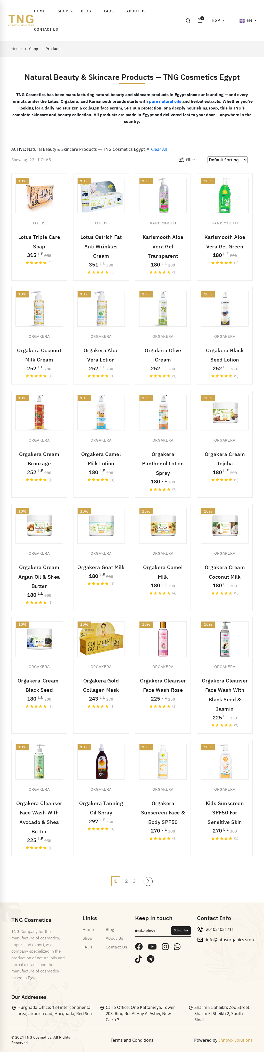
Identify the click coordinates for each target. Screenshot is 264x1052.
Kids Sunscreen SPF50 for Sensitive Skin (225, 812)
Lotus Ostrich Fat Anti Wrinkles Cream (101, 246)
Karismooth (163, 223)
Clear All (159, 149)
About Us (136, 11)
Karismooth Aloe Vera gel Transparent (163, 246)
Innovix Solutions (236, 1040)
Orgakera (39, 336)
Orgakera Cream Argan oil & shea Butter (39, 576)
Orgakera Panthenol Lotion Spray (163, 463)
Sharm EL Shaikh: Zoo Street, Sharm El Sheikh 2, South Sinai (222, 1013)
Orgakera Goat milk (101, 567)
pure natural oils (165, 101)
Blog (86, 11)
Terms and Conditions (132, 1040)
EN (250, 20)
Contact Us (46, 29)
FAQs (109, 11)
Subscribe (181, 930)
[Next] (148, 881)
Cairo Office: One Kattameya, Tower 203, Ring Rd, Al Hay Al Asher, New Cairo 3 (140, 1013)
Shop (63, 11)
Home (39, 11)
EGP (216, 20)
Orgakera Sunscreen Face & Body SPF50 (163, 812)
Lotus (39, 223)
